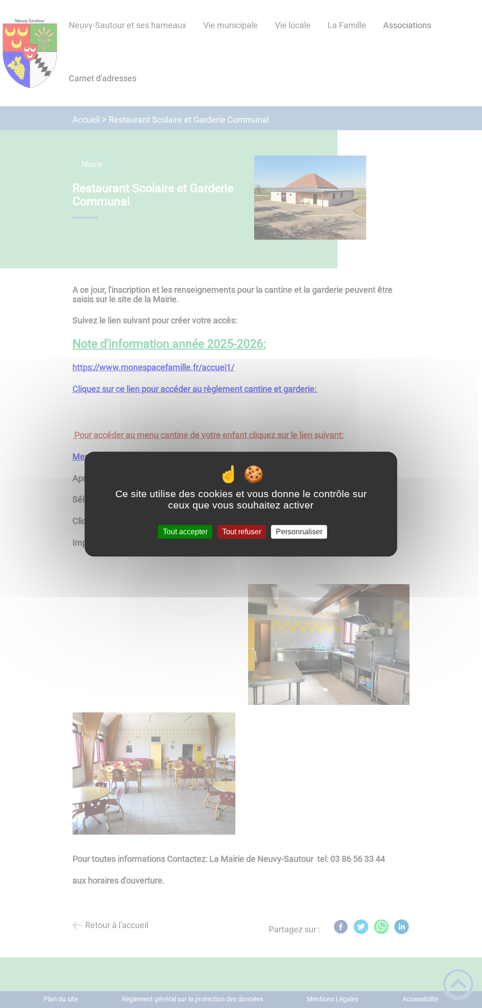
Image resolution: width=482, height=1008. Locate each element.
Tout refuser (241, 532)
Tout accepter (185, 532)
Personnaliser (299, 532)
